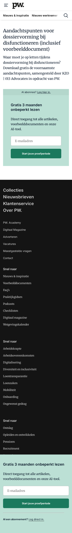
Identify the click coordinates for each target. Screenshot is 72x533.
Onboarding (10, 397)
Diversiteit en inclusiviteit (19, 369)
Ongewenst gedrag (14, 403)
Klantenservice (18, 203)
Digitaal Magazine (14, 229)
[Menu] (6, 5)
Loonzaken (10, 383)
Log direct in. (36, 519)
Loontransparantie (15, 376)
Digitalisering (12, 362)
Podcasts (8, 304)
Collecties (13, 190)
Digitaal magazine (15, 317)
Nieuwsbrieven (18, 196)
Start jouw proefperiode (36, 153)
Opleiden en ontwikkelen (19, 435)
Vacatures (9, 243)
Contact (8, 258)
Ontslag (8, 428)
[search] (66, 15)
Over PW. (12, 210)
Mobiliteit (9, 390)
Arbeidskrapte (12, 348)
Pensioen (9, 441)
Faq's (6, 290)
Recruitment (11, 448)
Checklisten (10, 310)
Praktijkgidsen (12, 297)
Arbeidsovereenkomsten (18, 355)
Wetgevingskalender (16, 324)
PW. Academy (12, 222)
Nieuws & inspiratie (16, 276)
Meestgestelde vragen (17, 251)
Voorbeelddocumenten (17, 283)
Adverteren (10, 236)
